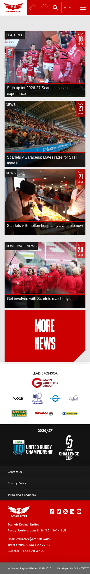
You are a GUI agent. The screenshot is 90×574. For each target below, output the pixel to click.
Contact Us (15, 472)
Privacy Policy (17, 483)
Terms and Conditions (22, 495)
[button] (56, 7)
